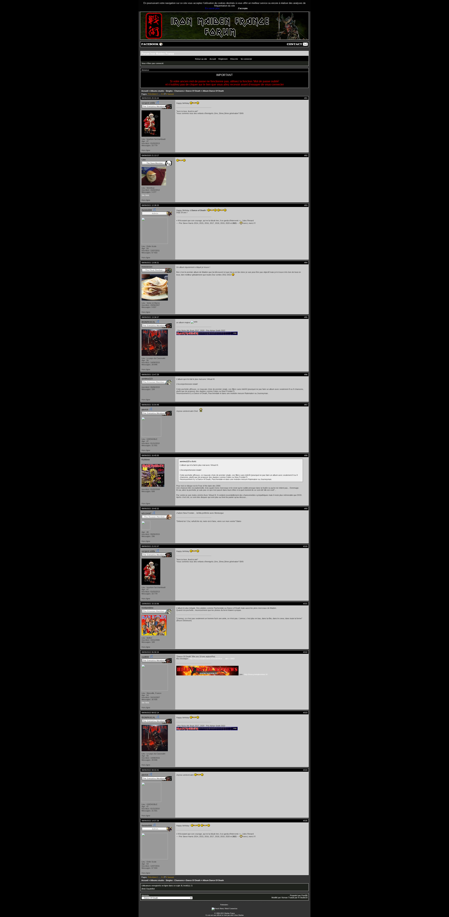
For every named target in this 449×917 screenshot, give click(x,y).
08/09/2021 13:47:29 (150, 375)
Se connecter (246, 59)
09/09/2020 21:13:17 (150, 155)
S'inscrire (234, 59)
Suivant (170, 94)
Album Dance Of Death (213, 91)
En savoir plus (212, 8)
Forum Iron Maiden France (158, 53)
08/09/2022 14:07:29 (150, 821)
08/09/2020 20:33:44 (150, 98)
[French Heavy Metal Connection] (224, 908)
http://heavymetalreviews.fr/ (256, 674)
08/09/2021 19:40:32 (150, 509)
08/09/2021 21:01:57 (150, 546)
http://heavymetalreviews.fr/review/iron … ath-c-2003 (211, 659)
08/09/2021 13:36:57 (150, 317)
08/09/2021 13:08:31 (150, 263)
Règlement (222, 59)
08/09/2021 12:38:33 (150, 205)
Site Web (145, 195)
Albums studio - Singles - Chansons (167, 91)
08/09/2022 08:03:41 (150, 770)
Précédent (152, 94)
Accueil (213, 59)
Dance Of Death (193, 91)
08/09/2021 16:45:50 (150, 455)
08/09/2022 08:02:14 (150, 713)
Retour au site (201, 59)
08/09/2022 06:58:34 (150, 652)
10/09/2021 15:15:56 (150, 604)
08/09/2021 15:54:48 (150, 405)
